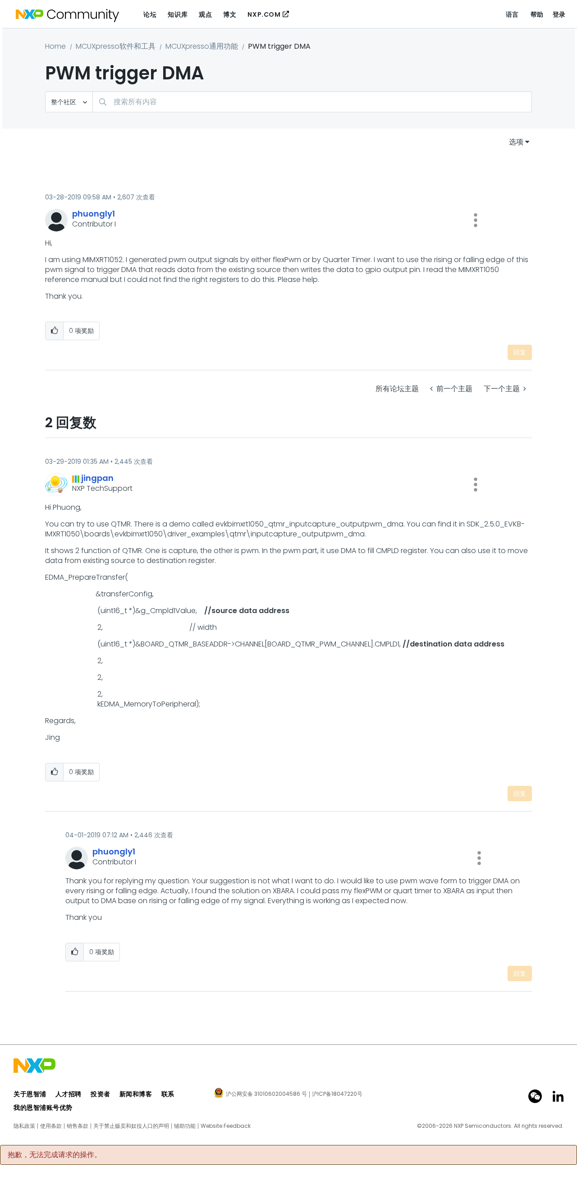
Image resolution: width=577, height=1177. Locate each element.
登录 (559, 14)
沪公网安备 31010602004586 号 (266, 1094)
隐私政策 (24, 1126)
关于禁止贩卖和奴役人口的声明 (131, 1126)
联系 (167, 1094)
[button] (475, 220)
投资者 (100, 1094)
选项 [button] (516, 142)
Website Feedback (226, 1126)
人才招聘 (68, 1094)
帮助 (537, 14)
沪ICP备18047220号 (337, 1094)
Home (55, 46)
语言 (512, 14)
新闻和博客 (135, 1094)
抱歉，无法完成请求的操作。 (54, 1155)
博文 (229, 14)
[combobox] (312, 101)
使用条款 (51, 1126)
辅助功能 (185, 1126)
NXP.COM (263, 14)
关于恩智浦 (30, 1094)
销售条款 (77, 1126)
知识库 (178, 14)
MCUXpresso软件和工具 (116, 46)
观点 (205, 14)
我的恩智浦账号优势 (43, 1107)
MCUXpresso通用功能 (201, 46)
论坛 (149, 14)
